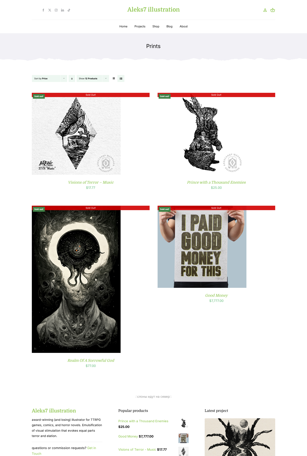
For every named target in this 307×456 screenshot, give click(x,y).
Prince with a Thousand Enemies (216, 182)
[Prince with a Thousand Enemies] (202, 95)
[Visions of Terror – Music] (76, 95)
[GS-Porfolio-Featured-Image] (240, 420)
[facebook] (43, 10)
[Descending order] (71, 78)
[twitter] (49, 10)
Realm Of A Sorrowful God (90, 360)
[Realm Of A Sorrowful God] (76, 208)
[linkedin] (62, 10)
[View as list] (120, 78)
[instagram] (56, 10)
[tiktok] (69, 10)
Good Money (216, 295)
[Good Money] (202, 208)
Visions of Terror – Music (91, 182)
